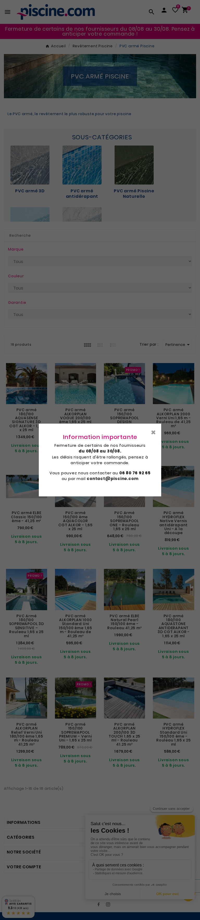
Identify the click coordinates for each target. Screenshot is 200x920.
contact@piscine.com (112, 478)
